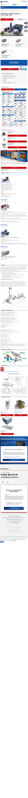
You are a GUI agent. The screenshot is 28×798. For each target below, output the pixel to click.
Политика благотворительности (14, 529)
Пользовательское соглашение (14, 531)
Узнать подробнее (13, 540)
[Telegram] (14, 4)
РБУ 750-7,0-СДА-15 (4, 210)
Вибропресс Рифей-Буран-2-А (6, 182)
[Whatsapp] (16, 4)
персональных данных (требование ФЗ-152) (10, 457)
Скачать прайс (21, 89)
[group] (12, 29)
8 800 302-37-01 (24, 1)
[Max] (13, 4)
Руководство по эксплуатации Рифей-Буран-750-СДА (10, 371)
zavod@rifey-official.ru (9, 477)
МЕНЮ (4, 7)
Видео (21, 19)
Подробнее (17, 135)
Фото (7, 19)
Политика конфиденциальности (14, 527)
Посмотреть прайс (8, 89)
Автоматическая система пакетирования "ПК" (10, 237)
